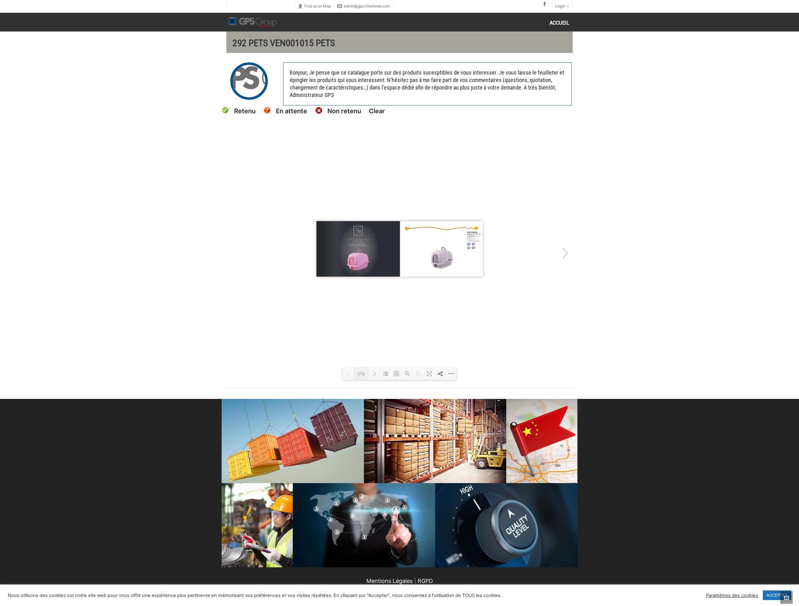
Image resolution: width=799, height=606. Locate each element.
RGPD (425, 581)
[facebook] (545, 4)
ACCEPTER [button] (777, 595)
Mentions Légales (389, 581)
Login (560, 6)
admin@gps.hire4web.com (367, 6)
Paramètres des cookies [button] (732, 595)
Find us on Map (317, 6)
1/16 (361, 373)
